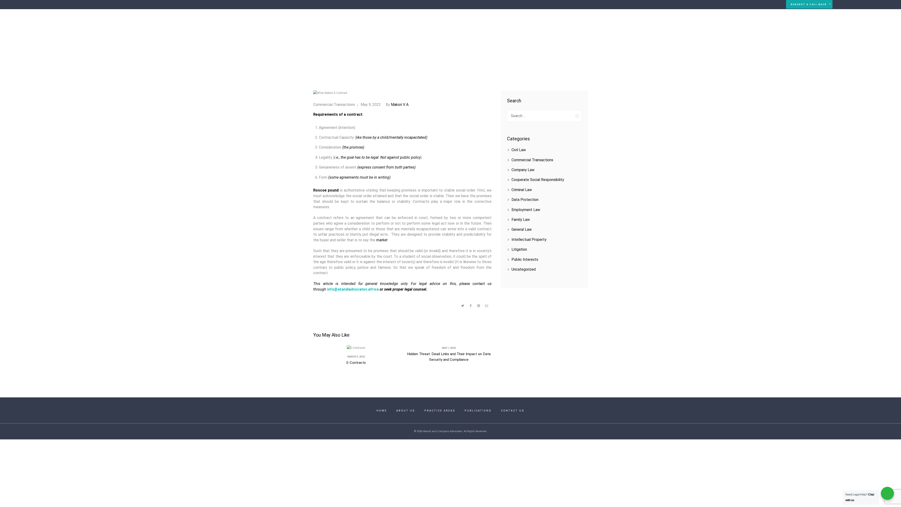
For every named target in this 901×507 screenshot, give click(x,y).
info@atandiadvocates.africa (353, 289)
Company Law (523, 170)
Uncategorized (524, 269)
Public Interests (525, 259)
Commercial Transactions (334, 104)
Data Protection (525, 199)
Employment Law (526, 209)
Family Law (521, 219)
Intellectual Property (529, 239)
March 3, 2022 (356, 356)
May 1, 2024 (449, 348)
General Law (522, 229)
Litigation (519, 249)
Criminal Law (522, 190)
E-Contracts (356, 363)
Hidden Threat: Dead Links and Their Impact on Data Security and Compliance (449, 356)
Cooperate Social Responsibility (538, 179)
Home (412, 44)
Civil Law (519, 150)
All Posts (432, 44)
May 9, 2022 (371, 104)
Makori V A (397, 104)
